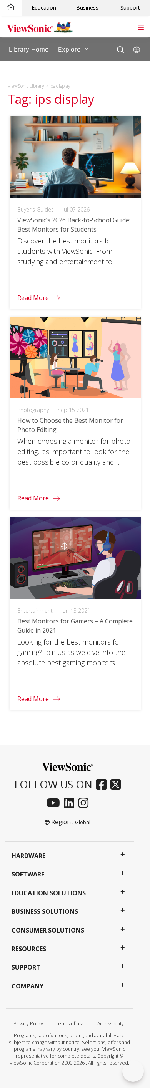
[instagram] (85, 803)
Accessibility (110, 1023)
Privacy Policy (28, 1023)
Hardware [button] (28, 855)
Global (82, 822)
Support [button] (26, 967)
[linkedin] (71, 803)
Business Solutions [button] (45, 911)
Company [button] (27, 986)
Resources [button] (29, 949)
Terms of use (70, 1023)
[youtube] (55, 803)
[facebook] (103, 785)
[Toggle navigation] (140, 26)
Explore (69, 49)
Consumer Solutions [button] (48, 930)
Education (44, 7)
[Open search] (120, 47)
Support (130, 7)
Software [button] (28, 874)
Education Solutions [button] (49, 893)
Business (87, 7)
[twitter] (117, 785)
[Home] (11, 7)
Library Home (28, 49)
